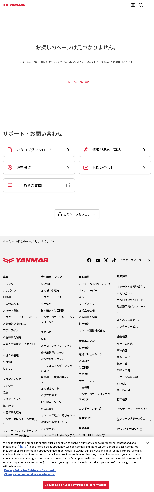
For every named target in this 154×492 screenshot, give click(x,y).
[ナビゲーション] (149, 5)
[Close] (147, 443)
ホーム (7, 241)
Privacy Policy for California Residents (30, 470)
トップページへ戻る (78, 82)
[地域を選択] (133, 5)
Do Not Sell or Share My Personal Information (76, 485)
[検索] (141, 5)
